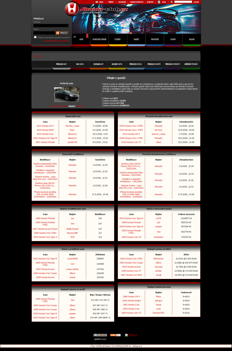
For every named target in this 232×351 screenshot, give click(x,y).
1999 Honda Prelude (45, 218)
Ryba (158, 296)
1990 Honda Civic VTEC (45, 233)
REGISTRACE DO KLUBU (57, 41)
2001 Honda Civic (59, 106)
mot (72, 223)
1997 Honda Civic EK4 (131, 275)
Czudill (79, 106)
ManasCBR (72, 233)
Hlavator (72, 165)
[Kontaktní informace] (150, 2)
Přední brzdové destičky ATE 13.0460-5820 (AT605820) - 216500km (45, 194)
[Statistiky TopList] (131, 335)
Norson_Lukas (72, 126)
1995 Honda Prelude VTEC (45, 223)
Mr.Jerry (158, 130)
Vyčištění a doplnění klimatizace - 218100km (45, 171)
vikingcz (158, 300)
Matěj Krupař (72, 229)
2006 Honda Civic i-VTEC (131, 126)
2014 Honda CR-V (45, 126)
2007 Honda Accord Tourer (45, 229)
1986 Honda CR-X (131, 296)
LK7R (158, 218)
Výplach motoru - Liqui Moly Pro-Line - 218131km (45, 178)
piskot (72, 277)
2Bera (72, 273)
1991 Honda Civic (131, 305)
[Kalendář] (122, 2)
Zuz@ (158, 275)
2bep (158, 142)
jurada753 (72, 142)
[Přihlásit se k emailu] (99, 2)
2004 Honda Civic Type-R (131, 218)
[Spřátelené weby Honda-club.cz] (111, 2)
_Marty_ (72, 309)
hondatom (158, 237)
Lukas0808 (72, 259)
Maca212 (72, 134)
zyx (72, 218)
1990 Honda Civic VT (131, 271)
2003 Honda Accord (131, 267)
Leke (158, 309)
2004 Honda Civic (45, 134)
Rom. (72, 130)
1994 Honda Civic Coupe (45, 273)
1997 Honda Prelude (45, 142)
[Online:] (81, 47)
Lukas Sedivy (72, 269)
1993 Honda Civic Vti (131, 237)
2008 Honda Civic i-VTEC (131, 138)
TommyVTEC (159, 313)
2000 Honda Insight (131, 300)
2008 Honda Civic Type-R (45, 313)
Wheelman (159, 259)
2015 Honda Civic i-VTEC (131, 130)
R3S (72, 237)
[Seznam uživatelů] (136, 2)
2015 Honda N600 (45, 130)
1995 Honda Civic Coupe (45, 309)
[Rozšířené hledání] (171, 2)
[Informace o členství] (161, 2)
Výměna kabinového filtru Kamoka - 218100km (45, 165)
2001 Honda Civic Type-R (45, 138)
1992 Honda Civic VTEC (131, 259)
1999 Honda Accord (45, 277)
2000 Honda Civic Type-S (45, 237)
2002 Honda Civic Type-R (45, 317)
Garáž (37, 56)
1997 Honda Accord (45, 269)
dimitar (158, 271)
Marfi (72, 317)
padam (72, 313)
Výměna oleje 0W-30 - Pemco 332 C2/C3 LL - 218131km (45, 185)
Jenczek (158, 267)
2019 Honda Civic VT (131, 142)
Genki (158, 305)
